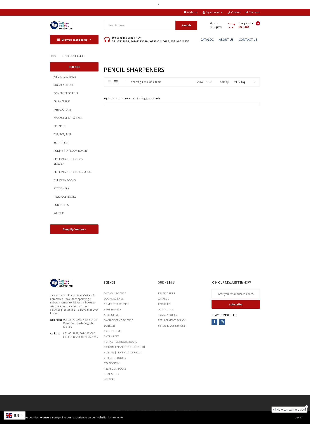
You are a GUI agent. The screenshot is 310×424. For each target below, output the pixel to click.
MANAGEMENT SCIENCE (68, 117)
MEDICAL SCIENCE (65, 76)
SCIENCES (59, 126)
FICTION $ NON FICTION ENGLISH (68, 161)
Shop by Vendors (74, 229)
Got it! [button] (298, 417)
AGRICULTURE (62, 109)
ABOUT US (164, 304)
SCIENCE (74, 67)
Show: (199, 81)
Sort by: (224, 81)
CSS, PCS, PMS (62, 134)
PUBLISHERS (61, 205)
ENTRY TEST (61, 142)
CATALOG (163, 298)
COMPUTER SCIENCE (66, 93)
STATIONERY (61, 188)
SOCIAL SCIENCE (63, 85)
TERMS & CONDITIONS (171, 325)
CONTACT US (166, 309)
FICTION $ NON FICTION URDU (72, 172)
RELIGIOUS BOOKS (65, 196)
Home (53, 56)
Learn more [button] (115, 417)
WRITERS (59, 213)
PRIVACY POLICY (167, 315)
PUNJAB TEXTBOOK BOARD (70, 150)
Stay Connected (224, 315)
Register (217, 27)
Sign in (214, 23)
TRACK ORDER (166, 293)
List (124, 82)
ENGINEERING (62, 101)
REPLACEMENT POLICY (171, 320)
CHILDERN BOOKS (65, 180)
